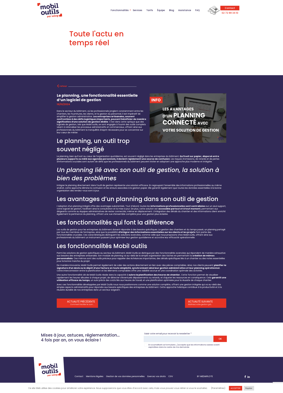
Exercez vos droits (156, 376)
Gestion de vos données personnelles (125, 376)
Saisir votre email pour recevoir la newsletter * (168, 333)
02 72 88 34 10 (230, 13)
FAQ (197, 10)
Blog (171, 10)
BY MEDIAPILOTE (205, 376)
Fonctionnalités (120, 10)
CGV (170, 376)
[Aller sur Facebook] (245, 376)
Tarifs (149, 10)
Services (137, 10)
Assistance (184, 10)
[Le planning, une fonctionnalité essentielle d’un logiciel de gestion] (188, 141)
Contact (230, 8)
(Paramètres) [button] (218, 388)
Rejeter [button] (248, 388)
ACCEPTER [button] (235, 388)
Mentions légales (94, 376)
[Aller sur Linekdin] (248, 376)
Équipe (161, 10)
